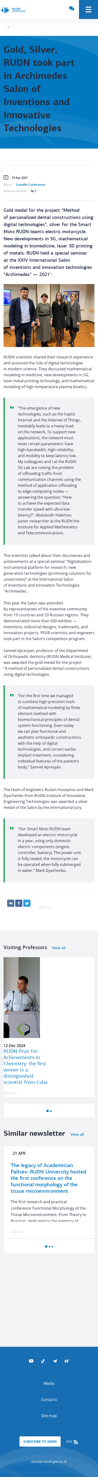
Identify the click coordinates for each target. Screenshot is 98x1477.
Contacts (49, 1399)
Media (49, 1383)
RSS (69, 1441)
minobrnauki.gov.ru (47, 1461)
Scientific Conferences (30, 185)
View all (58, 948)
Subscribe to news (40, 1441)
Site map (49, 1415)
